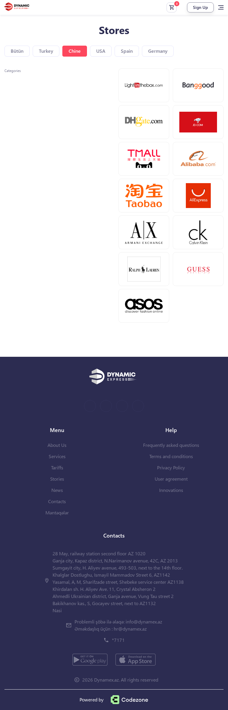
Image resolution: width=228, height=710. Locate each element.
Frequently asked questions (171, 445)
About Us (57, 445)
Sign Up (200, 7)
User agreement (171, 479)
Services (57, 456)
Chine (75, 51)
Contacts (57, 501)
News (57, 490)
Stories (57, 479)
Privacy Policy (171, 467)
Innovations (171, 490)
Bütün (17, 51)
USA (100, 51)
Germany (157, 51)
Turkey (46, 51)
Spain (127, 51)
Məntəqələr (57, 512)
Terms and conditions (171, 456)
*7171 (118, 640)
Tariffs (57, 467)
